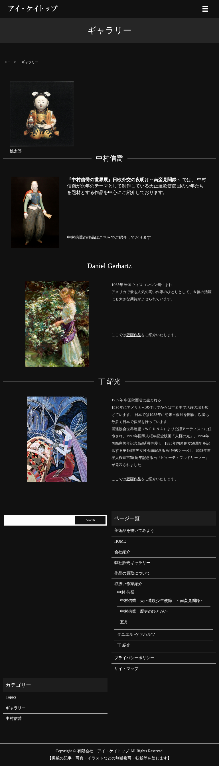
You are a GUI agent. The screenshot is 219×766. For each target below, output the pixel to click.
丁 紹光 (123, 645)
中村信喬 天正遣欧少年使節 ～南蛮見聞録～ (162, 600)
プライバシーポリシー (134, 658)
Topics (11, 697)
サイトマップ (126, 669)
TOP (6, 62)
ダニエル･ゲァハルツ (136, 634)
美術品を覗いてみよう (134, 530)
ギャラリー (16, 708)
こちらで (107, 237)
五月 (124, 622)
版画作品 (133, 335)
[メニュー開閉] (205, 9)
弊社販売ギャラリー (132, 563)
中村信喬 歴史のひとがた (144, 611)
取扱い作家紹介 (128, 584)
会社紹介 (122, 552)
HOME (120, 541)
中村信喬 (14, 718)
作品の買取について (132, 573)
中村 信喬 (125, 592)
